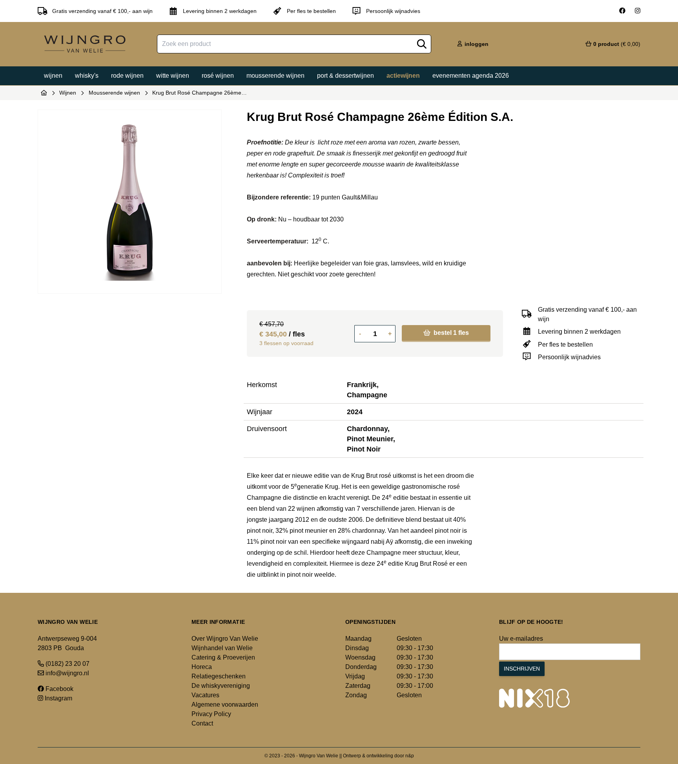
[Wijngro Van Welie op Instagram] (637, 11)
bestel (450, 332)
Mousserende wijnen (275, 75)
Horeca (201, 666)
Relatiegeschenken (218, 676)
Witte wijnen (172, 75)
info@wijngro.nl (66, 673)
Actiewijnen (403, 75)
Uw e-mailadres (521, 638)
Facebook (58, 688)
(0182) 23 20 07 (66, 663)
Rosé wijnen (218, 75)
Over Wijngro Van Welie (224, 638)
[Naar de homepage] (44, 93)
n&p (409, 756)
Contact (202, 723)
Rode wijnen (127, 75)
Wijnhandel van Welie (222, 648)
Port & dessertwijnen (345, 75)
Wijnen (53, 75)
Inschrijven (522, 668)
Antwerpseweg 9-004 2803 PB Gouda (67, 643)
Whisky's (86, 75)
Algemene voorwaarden (224, 704)
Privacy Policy (211, 714)
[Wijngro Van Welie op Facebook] (622, 11)
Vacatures (205, 695)
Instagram (57, 698)
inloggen (475, 44)
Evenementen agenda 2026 (470, 75)
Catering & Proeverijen (223, 657)
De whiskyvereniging (220, 685)
